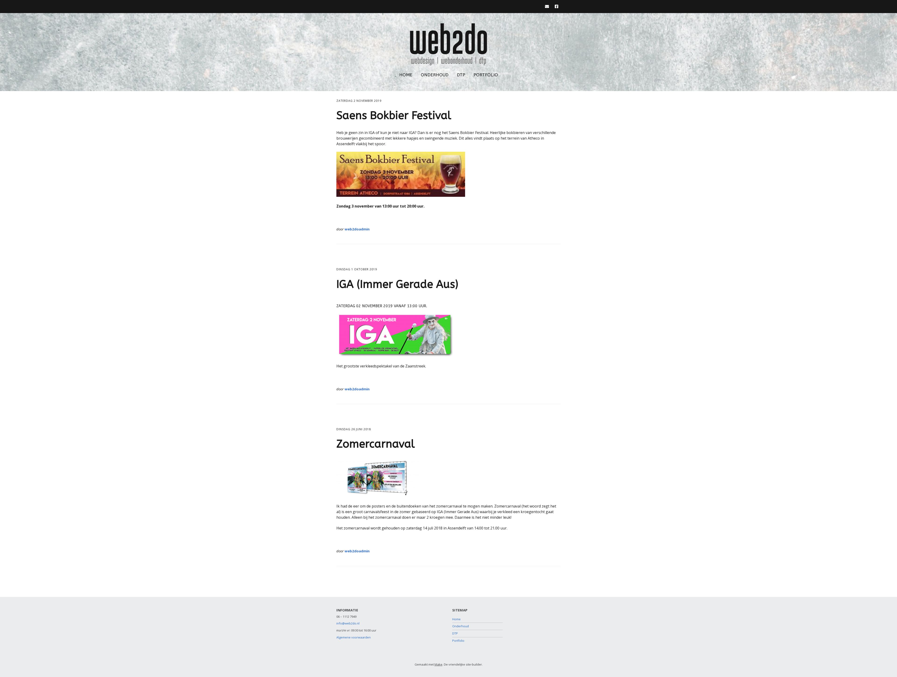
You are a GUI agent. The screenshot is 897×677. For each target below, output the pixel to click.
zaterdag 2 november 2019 (358, 101)
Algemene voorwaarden (353, 637)
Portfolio (485, 75)
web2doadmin (357, 229)
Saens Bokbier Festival (393, 115)
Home (405, 75)
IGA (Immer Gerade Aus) (397, 284)
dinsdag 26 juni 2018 (353, 429)
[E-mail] (548, 6)
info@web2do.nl (348, 623)
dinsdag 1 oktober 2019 (356, 269)
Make (438, 664)
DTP (461, 75)
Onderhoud (434, 75)
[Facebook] (556, 6)
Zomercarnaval (375, 444)
